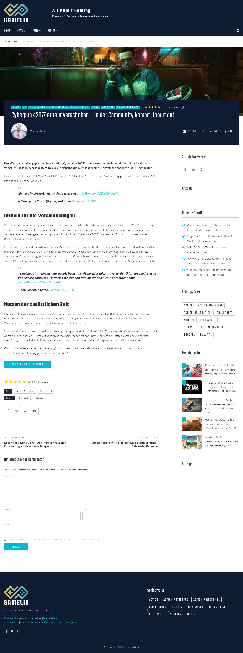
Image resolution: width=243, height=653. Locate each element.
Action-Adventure (210, 305)
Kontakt (8, 618)
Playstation (38, 107)
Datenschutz (11, 622)
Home (7, 41)
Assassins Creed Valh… (219, 400)
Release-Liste (193, 327)
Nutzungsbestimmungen (34, 622)
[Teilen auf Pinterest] (35, 411)
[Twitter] (193, 169)
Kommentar (9, 475)
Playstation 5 (80, 107)
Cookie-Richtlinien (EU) (63, 622)
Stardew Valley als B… (219, 437)
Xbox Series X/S (128, 107)
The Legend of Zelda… (219, 382)
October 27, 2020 (85, 201)
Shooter (189, 334)
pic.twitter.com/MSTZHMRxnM (39, 282)
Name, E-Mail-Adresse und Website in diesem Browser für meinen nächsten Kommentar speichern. (54, 539)
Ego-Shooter (224, 313)
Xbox (95, 107)
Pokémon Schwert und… (220, 365)
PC (24, 107)
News (16, 41)
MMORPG (189, 320)
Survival (206, 334)
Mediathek (35, 618)
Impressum (21, 618)
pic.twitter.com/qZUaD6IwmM (97, 193)
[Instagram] (201, 169)
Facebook (23, 398)
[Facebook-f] (185, 169)
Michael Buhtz (38, 131)
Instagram (39, 398)
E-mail (85, 509)
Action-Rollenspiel (25, 391)
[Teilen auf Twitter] (17, 411)
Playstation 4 (58, 107)
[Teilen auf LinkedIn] (26, 411)
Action (188, 305)
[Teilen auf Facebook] (8, 411)
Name (7, 509)
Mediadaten (50, 618)
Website (8, 524)
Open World (46, 391)
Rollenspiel (215, 327)
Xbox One (108, 107)
